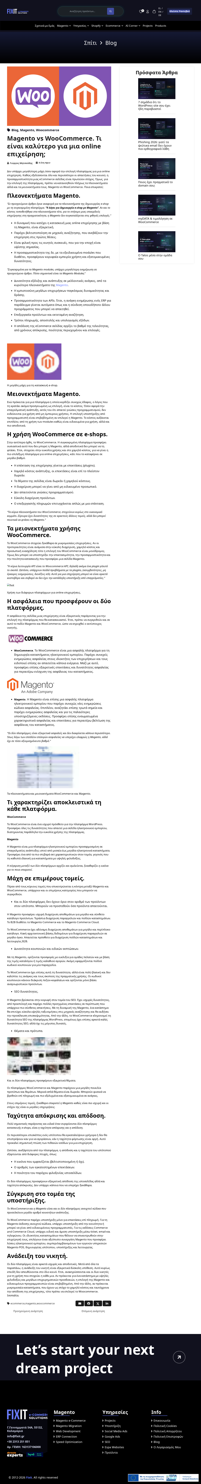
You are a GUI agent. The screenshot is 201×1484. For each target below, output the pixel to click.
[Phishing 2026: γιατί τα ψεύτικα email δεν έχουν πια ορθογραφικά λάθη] (156, 120)
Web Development (68, 1431)
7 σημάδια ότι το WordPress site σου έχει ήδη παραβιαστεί (154, 105)
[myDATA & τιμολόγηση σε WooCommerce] (156, 197)
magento (30, 1303)
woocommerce (46, 1303)
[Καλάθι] (154, 11)
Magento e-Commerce (71, 1420)
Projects (110, 1420)
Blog (14, 130)
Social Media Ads (116, 1431)
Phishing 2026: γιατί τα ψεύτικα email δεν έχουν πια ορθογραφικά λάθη (155, 145)
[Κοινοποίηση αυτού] (88, 1303)
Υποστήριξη (113, 1426)
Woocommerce (47, 130)
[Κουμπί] (179, 1357)
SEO (107, 1442)
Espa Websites (114, 1447)
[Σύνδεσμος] (17, 11)
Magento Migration (69, 1426)
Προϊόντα (111, 1452)
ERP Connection (66, 1436)
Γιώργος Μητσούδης (21, 163)
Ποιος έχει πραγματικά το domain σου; (155, 183)
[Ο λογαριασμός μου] (147, 11)
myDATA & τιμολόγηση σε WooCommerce (155, 220)
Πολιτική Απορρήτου (168, 1431)
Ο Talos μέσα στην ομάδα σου (155, 257)
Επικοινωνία (162, 1420)
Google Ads (112, 1436)
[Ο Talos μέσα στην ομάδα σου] (156, 233)
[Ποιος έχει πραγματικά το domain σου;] (156, 160)
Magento (27, 130)
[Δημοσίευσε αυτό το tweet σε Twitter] (98, 1303)
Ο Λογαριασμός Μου (167, 1447)
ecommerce (18, 1303)
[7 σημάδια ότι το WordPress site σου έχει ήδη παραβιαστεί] (156, 80)
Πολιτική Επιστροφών (168, 1436)
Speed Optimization (69, 1442)
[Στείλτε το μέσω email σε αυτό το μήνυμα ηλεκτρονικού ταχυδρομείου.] (80, 1303)
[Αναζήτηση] (110, 11)
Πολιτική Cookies (165, 1426)
